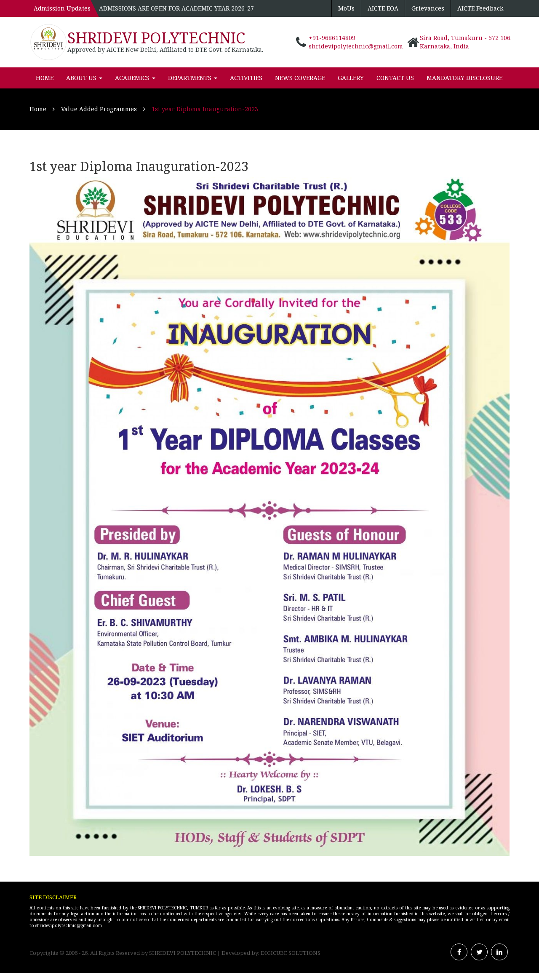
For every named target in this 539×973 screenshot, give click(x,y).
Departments (190, 78)
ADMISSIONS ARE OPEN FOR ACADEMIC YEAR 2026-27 (176, 8)
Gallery (351, 78)
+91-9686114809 (332, 38)
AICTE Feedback (480, 8)
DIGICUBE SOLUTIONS (290, 953)
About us (82, 78)
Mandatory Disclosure (464, 78)
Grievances (427, 8)
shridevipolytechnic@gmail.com (356, 46)
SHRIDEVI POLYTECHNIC (156, 37)
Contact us (395, 78)
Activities (246, 78)
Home (44, 78)
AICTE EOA (383, 8)
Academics (133, 78)
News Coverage (300, 78)
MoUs (346, 8)
